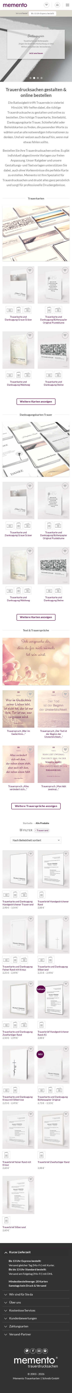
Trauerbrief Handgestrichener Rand (53, 903)
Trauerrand (42, 830)
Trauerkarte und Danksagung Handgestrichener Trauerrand (18, 903)
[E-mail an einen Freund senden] (39, 1351)
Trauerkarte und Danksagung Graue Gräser (18, 318)
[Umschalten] (6, 1252)
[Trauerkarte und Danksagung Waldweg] (18, 350)
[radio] (9, 310)
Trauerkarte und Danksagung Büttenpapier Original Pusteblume (53, 319)
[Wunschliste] (46, 5)
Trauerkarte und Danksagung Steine (53, 383)
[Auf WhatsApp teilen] (27, 1351)
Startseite (27, 823)
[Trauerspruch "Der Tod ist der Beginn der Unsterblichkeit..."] (53, 709)
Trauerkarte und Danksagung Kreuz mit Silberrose (17, 1098)
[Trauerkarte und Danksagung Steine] (53, 350)
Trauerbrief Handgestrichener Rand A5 (53, 1033)
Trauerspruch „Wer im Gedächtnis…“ (18, 732)
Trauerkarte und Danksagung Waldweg (18, 383)
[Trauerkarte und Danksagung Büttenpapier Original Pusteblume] (53, 285)
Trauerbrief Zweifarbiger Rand (53, 1162)
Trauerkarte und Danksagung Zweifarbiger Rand (17, 1033)
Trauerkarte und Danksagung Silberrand (53, 968)
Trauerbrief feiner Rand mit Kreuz (17, 1163)
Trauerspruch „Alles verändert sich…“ (18, 788)
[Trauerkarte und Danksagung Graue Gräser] (18, 285)
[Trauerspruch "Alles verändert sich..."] (18, 764)
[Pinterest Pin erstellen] (45, 1351)
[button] (57, 5)
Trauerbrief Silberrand (14, 1227)
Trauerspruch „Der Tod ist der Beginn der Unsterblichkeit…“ (53, 734)
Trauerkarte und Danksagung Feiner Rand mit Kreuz (17, 968)
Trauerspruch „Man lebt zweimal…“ (53, 788)
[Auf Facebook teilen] (33, 1351)
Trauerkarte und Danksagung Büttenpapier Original (53, 1098)
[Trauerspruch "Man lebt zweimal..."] (53, 764)
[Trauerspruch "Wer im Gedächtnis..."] (18, 709)
